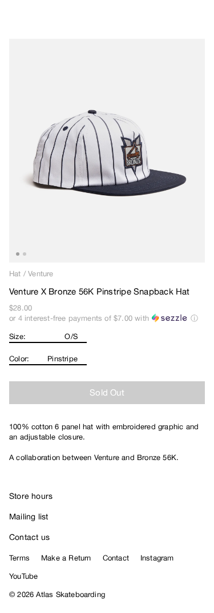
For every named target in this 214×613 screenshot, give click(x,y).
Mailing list (29, 516)
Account (177, 22)
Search (154, 22)
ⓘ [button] (194, 318)
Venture (40, 273)
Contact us (29, 537)
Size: (17, 336)
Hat (15, 273)
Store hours (31, 496)
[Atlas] (33, 20)
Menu (200, 22)
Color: (19, 358)
